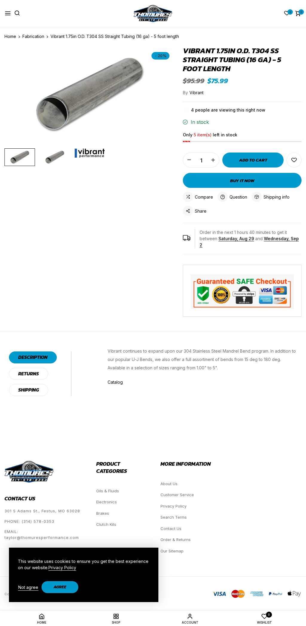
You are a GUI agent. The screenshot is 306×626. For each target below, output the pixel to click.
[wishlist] (287, 13)
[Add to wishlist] (294, 160)
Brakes (102, 513)
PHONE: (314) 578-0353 (29, 521)
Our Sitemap (171, 551)
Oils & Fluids (107, 490)
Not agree (28, 587)
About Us (169, 483)
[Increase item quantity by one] (213, 160)
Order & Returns (175, 539)
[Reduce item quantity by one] (189, 160)
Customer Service (177, 494)
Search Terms (173, 517)
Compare (204, 196)
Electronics (106, 501)
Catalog (115, 382)
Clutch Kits (106, 524)
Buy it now (242, 180)
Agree (59, 587)
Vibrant (196, 92)
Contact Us (170, 528)
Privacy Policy (173, 506)
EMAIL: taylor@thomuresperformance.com (41, 534)
